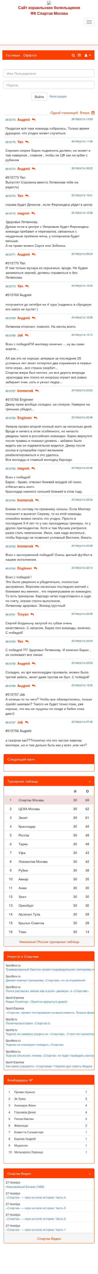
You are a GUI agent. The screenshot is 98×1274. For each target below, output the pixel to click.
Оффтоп (30, 55)
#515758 (10, 686)
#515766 (10, 418)
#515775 (10, 142)
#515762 (10, 568)
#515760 (10, 641)
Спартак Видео (49, 1238)
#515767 (10, 391)
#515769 (10, 318)
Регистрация (58, 96)
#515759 (10, 663)
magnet (23, 213)
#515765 (10, 468)
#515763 (10, 546)
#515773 (10, 196)
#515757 (10, 722)
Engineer (24, 417)
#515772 (10, 213)
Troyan (23, 614)
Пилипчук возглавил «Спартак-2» (28, 1023)
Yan (20, 141)
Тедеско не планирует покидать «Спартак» (35, 1044)
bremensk (25, 390)
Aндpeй (23, 119)
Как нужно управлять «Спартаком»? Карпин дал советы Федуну (49, 1066)
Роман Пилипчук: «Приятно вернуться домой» (37, 1001)
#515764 (10, 500)
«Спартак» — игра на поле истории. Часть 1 (36, 1229)
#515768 (10, 335)
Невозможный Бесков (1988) (25, 1187)
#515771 (10, 254)
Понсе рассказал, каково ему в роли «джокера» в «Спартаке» (47, 991)
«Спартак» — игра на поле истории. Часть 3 (36, 1208)
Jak (20, 335)
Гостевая (13, 55)
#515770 (10, 286)
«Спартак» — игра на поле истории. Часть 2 (36, 1219)
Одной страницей (64, 112)
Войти (39, 96)
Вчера (84, 112)
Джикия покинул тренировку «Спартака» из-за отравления (45, 980)
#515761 (10, 614)
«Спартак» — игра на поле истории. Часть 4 (36, 1197)
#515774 (10, 169)
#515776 (10, 119)
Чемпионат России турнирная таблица (49, 941)
